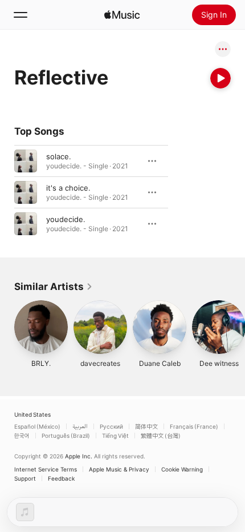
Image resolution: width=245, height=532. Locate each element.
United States (32, 414)
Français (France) (194, 426)
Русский (111, 426)
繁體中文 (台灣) (161, 435)
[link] (53, 286)
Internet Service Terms (45, 469)
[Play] (220, 78)
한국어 (22, 435)
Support (25, 478)
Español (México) (37, 426)
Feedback (61, 478)
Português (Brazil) (66, 435)
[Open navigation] (20, 14)
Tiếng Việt (115, 435)
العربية (80, 426)
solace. (58, 156)
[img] (122, 15)
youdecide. (65, 219)
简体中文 (146, 426)
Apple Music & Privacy (119, 469)
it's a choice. (68, 187)
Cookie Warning (182, 469)
